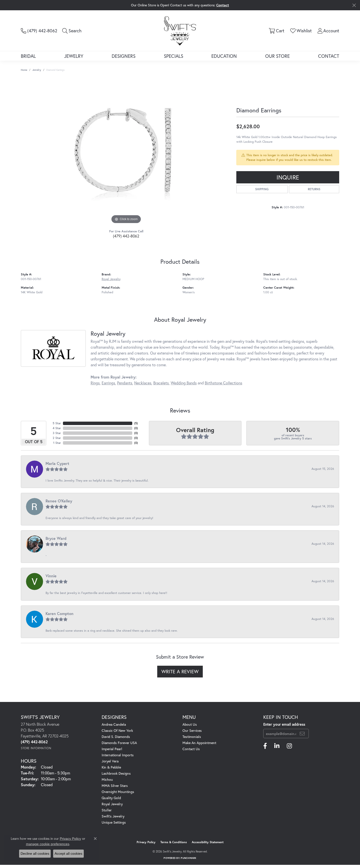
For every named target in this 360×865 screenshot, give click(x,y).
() (136, 423)
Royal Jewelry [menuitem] (112, 804)
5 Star (57, 423)
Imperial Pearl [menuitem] (112, 749)
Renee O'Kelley (59, 500)
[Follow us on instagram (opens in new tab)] (289, 746)
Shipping (262, 189)
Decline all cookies (35, 853)
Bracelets (161, 382)
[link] (39, 30)
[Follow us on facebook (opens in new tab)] (265, 746)
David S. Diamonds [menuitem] (116, 736)
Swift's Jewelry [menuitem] (113, 816)
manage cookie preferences (47, 844)
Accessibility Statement (208, 842)
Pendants (124, 382)
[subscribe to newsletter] (302, 733)
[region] (126, 151)
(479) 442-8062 (126, 235)
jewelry (36, 69)
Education (224, 56)
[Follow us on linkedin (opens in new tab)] (277, 746)
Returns (314, 189)
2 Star (57, 438)
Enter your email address (284, 724)
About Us (189, 724)
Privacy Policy (146, 842)
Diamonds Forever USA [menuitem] (119, 742)
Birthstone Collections (223, 382)
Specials (173, 56)
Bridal (28, 56)
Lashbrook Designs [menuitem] (116, 773)
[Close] (354, 5)
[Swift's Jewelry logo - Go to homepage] (180, 30)
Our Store (277, 56)
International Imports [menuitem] (118, 755)
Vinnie (51, 575)
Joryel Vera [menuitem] (110, 761)
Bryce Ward (56, 538)
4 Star (57, 428)
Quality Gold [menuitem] (111, 797)
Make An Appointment (199, 742)
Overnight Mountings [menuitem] (118, 791)
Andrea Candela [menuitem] (114, 724)
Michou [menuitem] (107, 779)
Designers (123, 56)
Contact (328, 56)
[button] (72, 30)
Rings (95, 382)
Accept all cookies (68, 853)
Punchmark (188, 858)
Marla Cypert (57, 463)
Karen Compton (59, 613)
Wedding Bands (184, 382)
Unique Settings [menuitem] (114, 822)
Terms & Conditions (173, 842)
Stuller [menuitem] (107, 810)
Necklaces (142, 382)
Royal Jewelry (111, 279)
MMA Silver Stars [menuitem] (115, 785)
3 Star (57, 433)
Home (24, 69)
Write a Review (180, 671)
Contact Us (191, 749)
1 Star (57, 443)
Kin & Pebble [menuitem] (111, 767)
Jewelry (73, 56)
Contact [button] (222, 5)
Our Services (192, 730)
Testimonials (191, 736)
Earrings (108, 382)
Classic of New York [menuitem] (117, 730)
